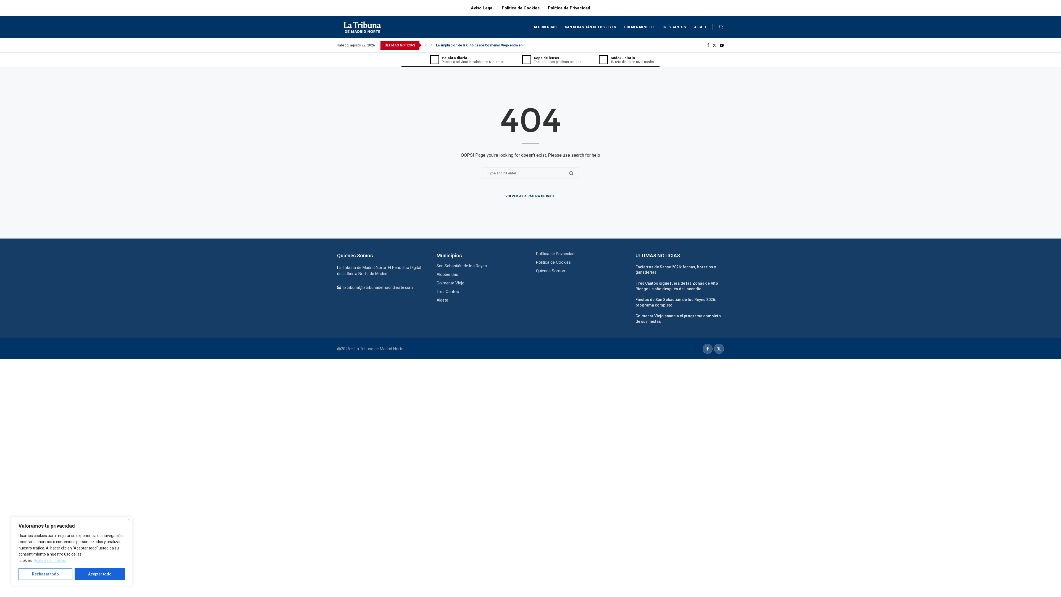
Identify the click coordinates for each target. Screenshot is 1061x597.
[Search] (721, 27)
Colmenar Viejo (639, 27)
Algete (700, 27)
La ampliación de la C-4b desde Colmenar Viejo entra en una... (483, 45)
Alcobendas (545, 27)
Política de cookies (50, 560)
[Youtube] (721, 45)
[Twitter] (714, 45)
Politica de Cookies (521, 8)
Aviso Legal (482, 8)
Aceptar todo (100, 574)
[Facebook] (708, 45)
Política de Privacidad (569, 8)
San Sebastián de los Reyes (590, 27)
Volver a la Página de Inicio (530, 196)
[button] (426, 45)
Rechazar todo (45, 574)
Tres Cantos (674, 27)
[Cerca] (129, 519)
